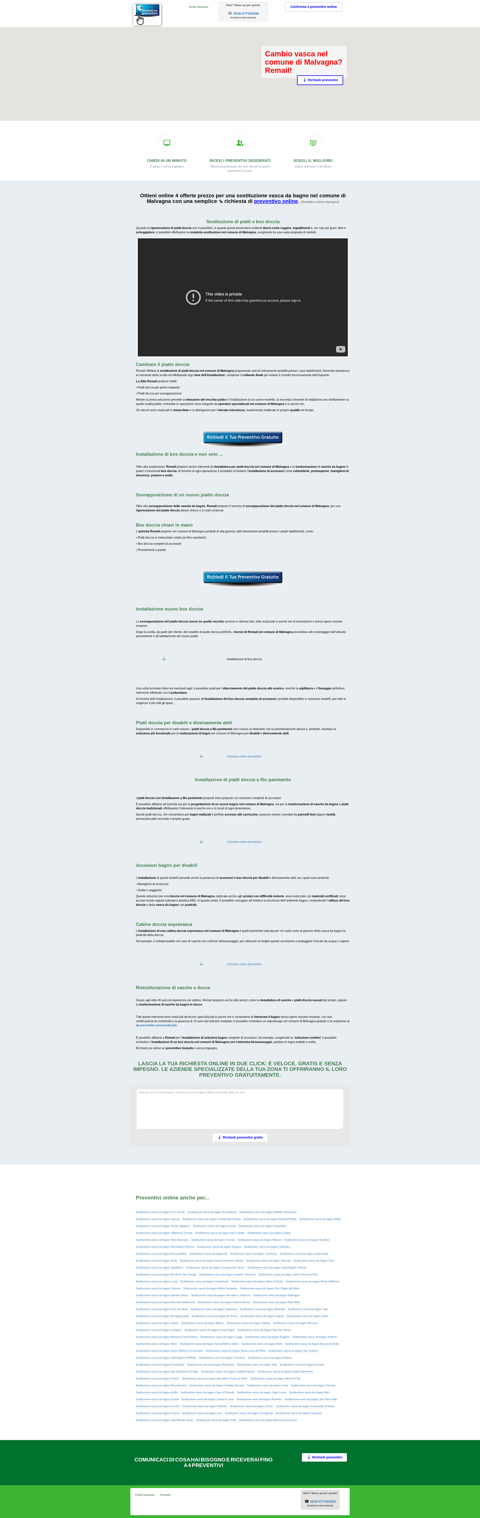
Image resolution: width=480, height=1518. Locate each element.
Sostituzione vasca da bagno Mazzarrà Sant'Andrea (166, 1336)
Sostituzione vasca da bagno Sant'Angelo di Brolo (276, 1267)
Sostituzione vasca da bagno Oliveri (157, 1322)
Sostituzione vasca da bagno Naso (156, 1343)
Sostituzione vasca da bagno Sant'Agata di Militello (166, 1357)
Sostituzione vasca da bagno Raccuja (268, 1260)
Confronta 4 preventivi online (313, 7)
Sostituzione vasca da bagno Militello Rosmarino (268, 1212)
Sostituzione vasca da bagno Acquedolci (262, 1225)
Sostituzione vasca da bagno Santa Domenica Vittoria (211, 1260)
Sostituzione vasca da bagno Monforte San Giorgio (166, 1274)
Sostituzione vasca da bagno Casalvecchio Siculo (215, 1267)
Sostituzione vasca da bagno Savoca (158, 1218)
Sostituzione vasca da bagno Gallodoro (267, 1246)
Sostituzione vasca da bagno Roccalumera (161, 1385)
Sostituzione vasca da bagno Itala (257, 1364)
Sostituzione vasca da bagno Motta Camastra (210, 1288)
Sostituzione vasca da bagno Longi (156, 1281)
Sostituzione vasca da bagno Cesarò (269, 1232)
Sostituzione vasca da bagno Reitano (270, 1357)
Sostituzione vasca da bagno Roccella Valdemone (165, 1302)
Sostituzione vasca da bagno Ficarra (157, 1413)
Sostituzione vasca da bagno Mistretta (262, 1309)
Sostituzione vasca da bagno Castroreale (304, 1253)
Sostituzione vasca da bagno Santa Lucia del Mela (236, 1350)
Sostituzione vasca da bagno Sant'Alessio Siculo (164, 1419)
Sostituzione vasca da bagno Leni (202, 1413)
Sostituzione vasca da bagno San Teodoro (293, 1350)
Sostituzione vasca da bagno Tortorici (314, 1336)
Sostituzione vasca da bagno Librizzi (251, 1406)
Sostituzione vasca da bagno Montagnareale (162, 1316)
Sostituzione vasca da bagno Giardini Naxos (162, 1295)
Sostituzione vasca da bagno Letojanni (159, 1329)
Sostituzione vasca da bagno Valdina (248, 1322)
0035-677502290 (246, 13)
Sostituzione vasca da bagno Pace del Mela (162, 1309)
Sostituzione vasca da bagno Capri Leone (261, 1392)
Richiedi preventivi (322, 80)
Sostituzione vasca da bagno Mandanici (210, 1364)
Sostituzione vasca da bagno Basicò (202, 1322)
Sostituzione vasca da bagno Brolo (156, 1260)
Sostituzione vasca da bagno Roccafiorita (212, 1212)
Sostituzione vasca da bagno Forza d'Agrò (209, 1329)
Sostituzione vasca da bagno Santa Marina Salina (209, 1343)
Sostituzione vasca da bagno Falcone (158, 1288)
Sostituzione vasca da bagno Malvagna (276, 1295)
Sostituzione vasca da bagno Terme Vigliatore (163, 1225)
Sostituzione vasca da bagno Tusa (313, 1260)
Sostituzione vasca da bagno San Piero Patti (310, 1399)
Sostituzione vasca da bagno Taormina (222, 1357)
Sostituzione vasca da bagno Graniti (157, 1399)
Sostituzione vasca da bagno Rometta (259, 1399)
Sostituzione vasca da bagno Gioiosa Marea (224, 1302)
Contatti (165, 1494)
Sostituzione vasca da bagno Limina (214, 1225)
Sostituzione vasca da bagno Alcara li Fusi (275, 1378)
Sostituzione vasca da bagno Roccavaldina (161, 1253)
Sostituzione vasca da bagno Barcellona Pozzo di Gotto (215, 1378)
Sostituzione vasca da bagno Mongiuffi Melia (270, 1218)
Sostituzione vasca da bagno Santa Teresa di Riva (288, 1274)
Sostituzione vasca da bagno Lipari (307, 1316)
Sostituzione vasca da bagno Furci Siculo (160, 1212)
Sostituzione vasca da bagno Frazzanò (299, 1413)
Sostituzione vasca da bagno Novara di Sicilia (312, 1343)
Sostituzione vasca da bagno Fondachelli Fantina (211, 1218)
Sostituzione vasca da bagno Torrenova (253, 1253)
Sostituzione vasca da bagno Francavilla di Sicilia (305, 1406)
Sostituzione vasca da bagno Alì (208, 1253)
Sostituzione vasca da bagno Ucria (267, 1385)
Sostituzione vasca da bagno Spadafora (159, 1267)
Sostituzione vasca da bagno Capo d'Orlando (207, 1392)
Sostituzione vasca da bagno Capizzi (262, 1316)
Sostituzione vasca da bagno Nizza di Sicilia (257, 1281)
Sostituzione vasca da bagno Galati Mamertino (285, 1371)
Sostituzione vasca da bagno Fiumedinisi (160, 1364)
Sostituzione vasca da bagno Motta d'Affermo (313, 1281)
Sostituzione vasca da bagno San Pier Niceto (264, 1329)
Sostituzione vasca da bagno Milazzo (259, 1239)
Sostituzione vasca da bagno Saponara (213, 1309)
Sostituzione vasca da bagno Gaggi (221, 1336)
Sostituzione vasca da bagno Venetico (306, 1239)
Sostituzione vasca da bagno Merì (309, 1392)
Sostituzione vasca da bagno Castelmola (204, 1281)
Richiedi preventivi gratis (243, 1137)
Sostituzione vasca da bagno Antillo (157, 1392)
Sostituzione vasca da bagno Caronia (302, 1364)
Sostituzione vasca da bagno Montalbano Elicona (165, 1246)
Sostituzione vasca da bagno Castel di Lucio (208, 1399)
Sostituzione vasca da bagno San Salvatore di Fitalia (167, 1371)
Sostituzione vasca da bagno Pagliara (267, 1336)
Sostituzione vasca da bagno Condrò (158, 1406)
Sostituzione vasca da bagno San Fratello (219, 1232)
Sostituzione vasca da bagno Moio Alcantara (162, 1239)
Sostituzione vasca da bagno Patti (216, 1419)
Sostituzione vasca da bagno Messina (295, 1322)
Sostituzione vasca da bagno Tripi (308, 1309)
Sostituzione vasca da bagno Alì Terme (215, 1316)
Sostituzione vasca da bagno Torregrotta (249, 1413)
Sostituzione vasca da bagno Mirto (262, 1343)
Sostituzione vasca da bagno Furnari (213, 1239)
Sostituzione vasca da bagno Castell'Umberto (228, 1371)
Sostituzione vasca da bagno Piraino (157, 1378)
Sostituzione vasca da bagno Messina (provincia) (268, 1419)
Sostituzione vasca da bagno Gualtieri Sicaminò (227, 1274)
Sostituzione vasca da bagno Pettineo (204, 1406)
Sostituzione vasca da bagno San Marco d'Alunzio (220, 1295)
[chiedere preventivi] (243, 439)
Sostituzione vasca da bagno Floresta (313, 1385)
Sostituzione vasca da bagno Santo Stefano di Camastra (169, 1350)
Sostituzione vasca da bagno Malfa (320, 1218)
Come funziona (198, 6)
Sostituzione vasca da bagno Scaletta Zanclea (216, 1385)
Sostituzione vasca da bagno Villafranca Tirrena (164, 1232)
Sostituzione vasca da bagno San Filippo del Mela (269, 1288)
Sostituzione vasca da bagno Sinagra (219, 1246)
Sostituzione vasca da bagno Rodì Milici (276, 1302)
